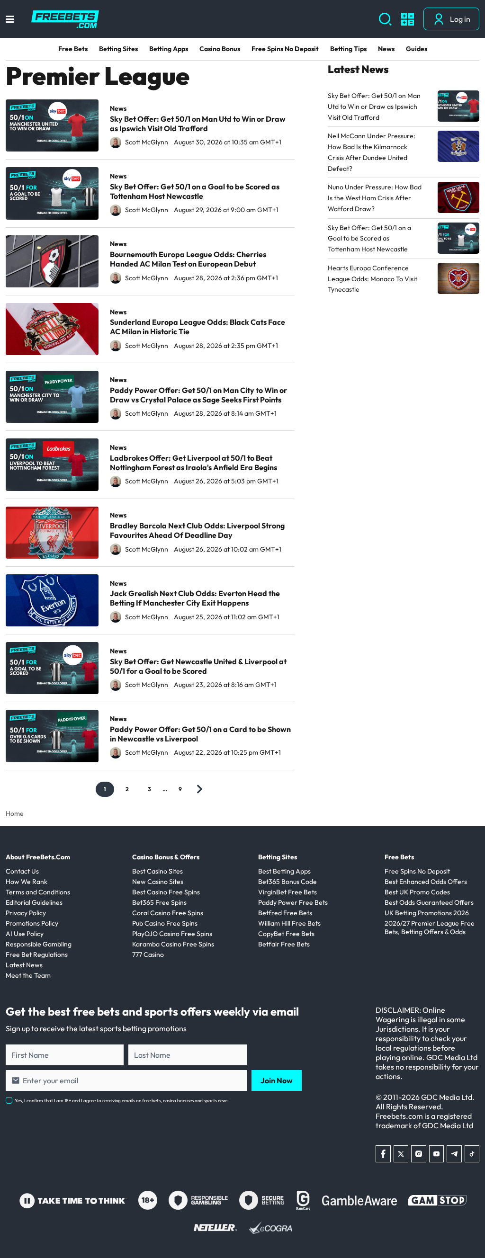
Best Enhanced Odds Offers (426, 881)
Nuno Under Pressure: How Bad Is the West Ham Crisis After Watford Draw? (375, 198)
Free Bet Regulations (37, 954)
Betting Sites (118, 49)
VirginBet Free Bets (287, 892)
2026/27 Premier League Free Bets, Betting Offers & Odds (430, 927)
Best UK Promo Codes (417, 892)
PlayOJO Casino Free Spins (172, 933)
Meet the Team (28, 975)
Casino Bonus (219, 49)
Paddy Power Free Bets (293, 902)
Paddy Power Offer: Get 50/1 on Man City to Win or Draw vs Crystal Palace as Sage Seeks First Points (198, 394)
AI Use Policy (25, 933)
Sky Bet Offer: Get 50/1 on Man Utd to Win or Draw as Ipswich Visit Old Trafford (198, 123)
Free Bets (73, 49)
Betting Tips (348, 49)
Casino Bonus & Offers (165, 857)
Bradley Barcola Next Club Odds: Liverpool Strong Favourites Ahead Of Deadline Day (197, 530)
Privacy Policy (26, 913)
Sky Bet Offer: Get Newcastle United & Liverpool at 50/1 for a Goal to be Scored (198, 666)
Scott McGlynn (146, 142)
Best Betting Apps (284, 871)
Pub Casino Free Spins (165, 923)
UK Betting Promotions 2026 (427, 913)
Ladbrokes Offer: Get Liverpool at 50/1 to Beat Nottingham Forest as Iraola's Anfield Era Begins (193, 462)
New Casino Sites (157, 881)
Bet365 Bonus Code (287, 881)
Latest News (24, 965)
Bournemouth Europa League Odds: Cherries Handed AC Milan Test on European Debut (188, 259)
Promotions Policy (32, 923)
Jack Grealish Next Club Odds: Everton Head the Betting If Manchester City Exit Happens (195, 598)
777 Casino (148, 954)
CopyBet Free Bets (286, 933)
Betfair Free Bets (284, 944)
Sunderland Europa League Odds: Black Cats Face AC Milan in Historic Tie (197, 326)
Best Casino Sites (157, 871)
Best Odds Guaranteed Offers (429, 902)
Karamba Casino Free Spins (173, 944)
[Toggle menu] (10, 19)
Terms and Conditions (38, 892)
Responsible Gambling (39, 944)
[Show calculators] (407, 19)
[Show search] (385, 19)
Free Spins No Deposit (285, 49)
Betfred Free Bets (285, 913)
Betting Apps (168, 49)
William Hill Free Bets (289, 923)
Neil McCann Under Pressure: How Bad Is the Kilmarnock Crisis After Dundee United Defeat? (371, 152)
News (386, 49)
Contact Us (22, 871)
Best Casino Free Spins (166, 892)
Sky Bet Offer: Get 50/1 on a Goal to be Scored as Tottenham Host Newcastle (194, 191)
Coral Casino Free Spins (167, 913)
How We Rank (26, 881)
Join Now (276, 1080)
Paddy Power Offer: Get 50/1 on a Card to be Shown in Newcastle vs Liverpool (200, 733)
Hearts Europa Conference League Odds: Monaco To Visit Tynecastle (372, 279)
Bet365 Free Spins (159, 902)
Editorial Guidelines (34, 902)
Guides (416, 49)
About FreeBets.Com (38, 857)
